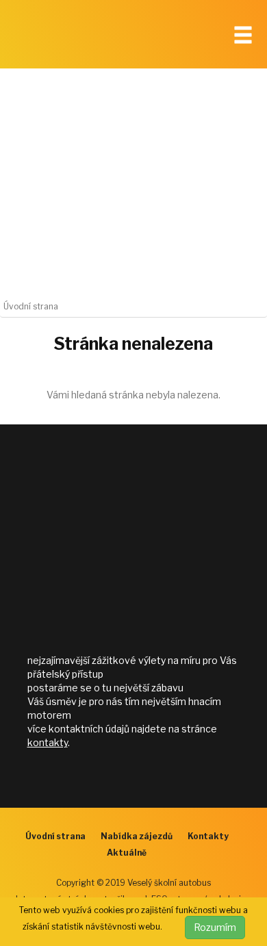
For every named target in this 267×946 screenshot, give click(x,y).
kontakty (47, 742)
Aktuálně (127, 852)
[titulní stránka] (75, 37)
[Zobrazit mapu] (133, 544)
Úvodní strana (55, 836)
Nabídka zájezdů (137, 836)
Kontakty (208, 836)
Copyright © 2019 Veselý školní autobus (133, 883)
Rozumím (215, 927)
